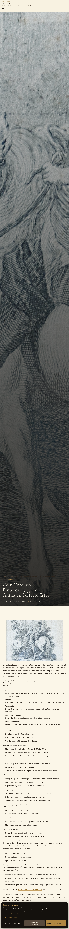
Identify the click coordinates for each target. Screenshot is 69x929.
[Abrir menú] (32, 9)
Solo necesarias (12, 923)
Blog (11, 577)
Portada (5, 577)
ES (66, 3)
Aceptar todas (54, 923)
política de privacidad (16, 914)
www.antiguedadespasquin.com (30, 889)
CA (64, 3)
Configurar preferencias (11, 917)
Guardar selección (34, 923)
